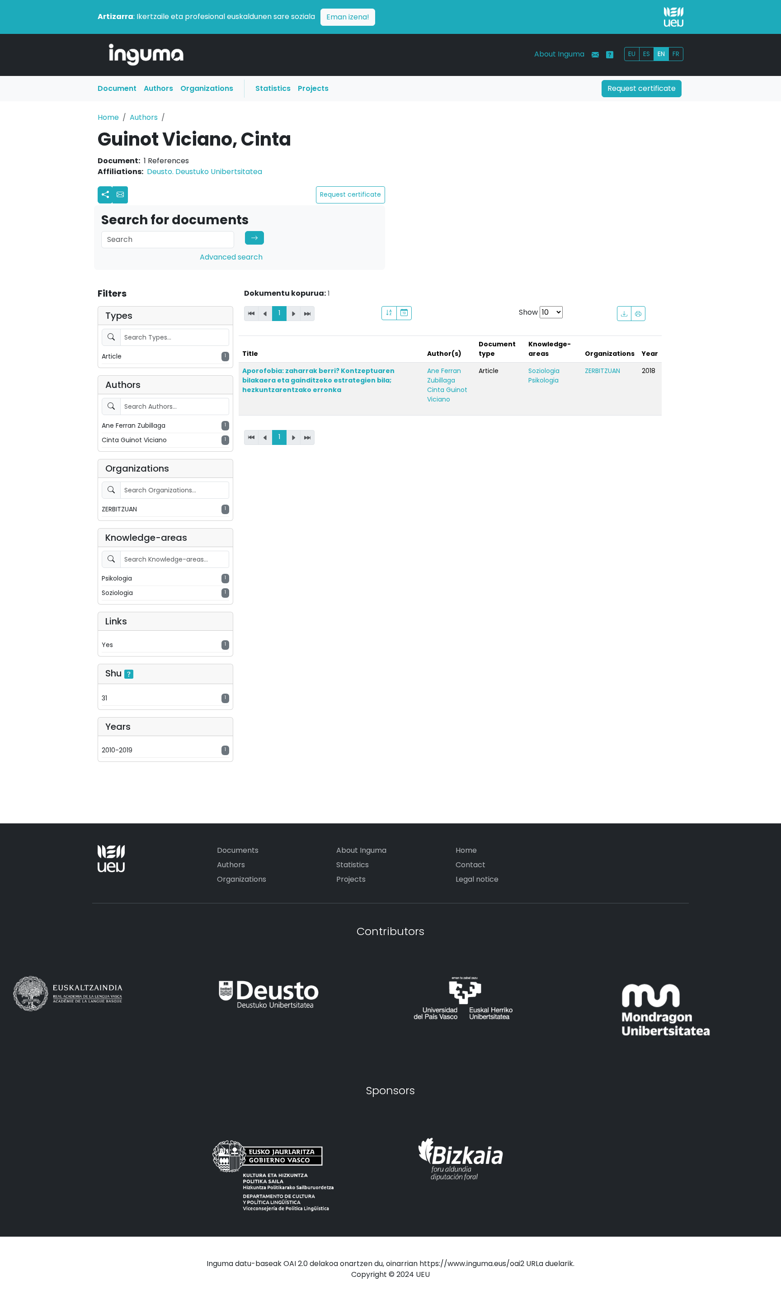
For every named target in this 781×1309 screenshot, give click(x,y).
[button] (120, 194)
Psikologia (543, 380)
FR (676, 53)
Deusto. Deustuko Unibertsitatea (204, 171)
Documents (238, 850)
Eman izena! (347, 17)
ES (646, 53)
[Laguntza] (609, 54)
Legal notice (477, 879)
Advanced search (231, 257)
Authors (158, 88)
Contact (470, 865)
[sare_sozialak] (105, 194)
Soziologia (544, 370)
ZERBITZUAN (602, 370)
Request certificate (641, 88)
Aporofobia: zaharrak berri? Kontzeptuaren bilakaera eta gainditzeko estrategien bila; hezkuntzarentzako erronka (318, 380)
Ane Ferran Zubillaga (444, 375)
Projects (313, 88)
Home (108, 117)
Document (117, 88)
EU (631, 53)
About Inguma (559, 54)
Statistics (273, 88)
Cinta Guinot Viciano (447, 394)
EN (661, 53)
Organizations (206, 88)
